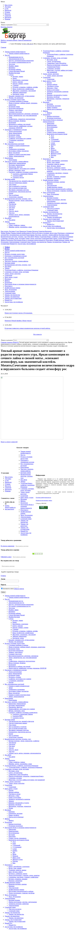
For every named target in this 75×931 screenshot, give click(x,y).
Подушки (50, 129)
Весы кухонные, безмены (17, 121)
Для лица (12, 207)
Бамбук (53, 144)
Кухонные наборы (15, 69)
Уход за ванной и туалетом (17, 186)
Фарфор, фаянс (14, 66)
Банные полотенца (53, 116)
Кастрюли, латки (18, 94)
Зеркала (49, 93)
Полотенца (46, 114)
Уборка (7, 221)
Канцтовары (9, 158)
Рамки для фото (52, 107)
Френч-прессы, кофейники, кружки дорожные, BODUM (20, 127)
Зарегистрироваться (24, 40)
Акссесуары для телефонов (52, 226)
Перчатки (12, 223)
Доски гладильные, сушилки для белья (60, 191)
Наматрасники (52, 125)
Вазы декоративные (15, 133)
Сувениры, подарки (53, 68)
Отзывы (7, 12)
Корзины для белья (53, 97)
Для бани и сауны (53, 86)
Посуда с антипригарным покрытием (21, 60)
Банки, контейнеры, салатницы (57, 160)
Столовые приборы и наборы (18, 101)
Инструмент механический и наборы (59, 189)
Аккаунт (9, 27)
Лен (52, 146)
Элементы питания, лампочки (57, 203)
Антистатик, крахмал (16, 197)
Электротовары (48, 196)
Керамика (12, 67)
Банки (15, 78)
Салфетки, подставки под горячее (20, 138)
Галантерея (46, 77)
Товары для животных (50, 215)
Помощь (7, 19)
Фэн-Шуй (8, 218)
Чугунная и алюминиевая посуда (20, 62)
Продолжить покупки (22, 546)
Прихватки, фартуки (15, 167)
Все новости (37, 334)
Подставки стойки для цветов (19, 151)
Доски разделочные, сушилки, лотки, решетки (24, 875)
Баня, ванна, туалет (49, 81)
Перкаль (53, 150)
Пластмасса (47, 159)
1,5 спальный (55, 141)
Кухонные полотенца (54, 118)
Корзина (3, 27)
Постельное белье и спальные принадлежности (53, 120)
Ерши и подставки (53, 90)
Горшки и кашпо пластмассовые (19, 154)
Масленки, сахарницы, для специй (24, 90)
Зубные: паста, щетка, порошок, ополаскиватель (25, 753)
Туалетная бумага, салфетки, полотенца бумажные (56, 236)
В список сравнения (7, 546)
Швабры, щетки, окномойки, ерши (20, 227)
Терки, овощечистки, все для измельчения (23, 115)
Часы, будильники (49, 192)
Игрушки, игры (52, 59)
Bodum (8, 233)
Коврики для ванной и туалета (57, 95)
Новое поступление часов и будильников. (19, 313)
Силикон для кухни (15, 112)
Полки (49, 100)
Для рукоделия (52, 185)
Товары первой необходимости (15, 52)
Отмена (3, 576)
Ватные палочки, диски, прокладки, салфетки (24, 741)
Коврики (50, 183)
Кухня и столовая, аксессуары (15, 99)
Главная (3, 47)
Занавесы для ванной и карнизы (57, 91)
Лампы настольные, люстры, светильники (23, 902)
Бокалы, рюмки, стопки (20, 83)
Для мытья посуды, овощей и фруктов (21, 181)
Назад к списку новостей (9, 442)
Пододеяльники (52, 127)
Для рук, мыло (13, 211)
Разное (11, 193)
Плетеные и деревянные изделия (16, 129)
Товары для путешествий (51, 219)
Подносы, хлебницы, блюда (56, 167)
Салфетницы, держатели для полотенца (22, 119)
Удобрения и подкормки (17, 149)
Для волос (12, 206)
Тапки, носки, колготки (51, 74)
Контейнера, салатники (20, 80)
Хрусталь (12, 64)
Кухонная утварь (14, 106)
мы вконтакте (9, 509)
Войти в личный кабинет (9, 40)
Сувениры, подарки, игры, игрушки (55, 58)
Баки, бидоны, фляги (54, 166)
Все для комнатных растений (14, 144)
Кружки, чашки (18, 76)
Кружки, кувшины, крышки (56, 176)
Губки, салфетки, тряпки (17, 225)
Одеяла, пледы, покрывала (56, 132)
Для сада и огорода (53, 208)
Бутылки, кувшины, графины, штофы (25, 87)
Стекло (11, 75)
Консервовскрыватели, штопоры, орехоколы (23, 113)
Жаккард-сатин (56, 153)
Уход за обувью (14, 195)
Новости (16, 342)
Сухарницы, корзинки (16, 140)
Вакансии (8, 10)
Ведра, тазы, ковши (53, 162)
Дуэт (52, 136)
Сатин (53, 143)
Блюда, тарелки (18, 82)
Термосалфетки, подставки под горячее (22, 168)
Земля (11, 147)
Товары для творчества (50, 212)
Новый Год (46, 222)
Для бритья (12, 204)
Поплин (53, 155)
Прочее (11, 142)
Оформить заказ (6, 557)
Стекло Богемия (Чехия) (17, 71)
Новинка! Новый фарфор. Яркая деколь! (18, 320)
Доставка (8, 7)
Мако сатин (54, 152)
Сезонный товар (48, 206)
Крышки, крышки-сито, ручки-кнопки (21, 96)
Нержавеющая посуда (16, 57)
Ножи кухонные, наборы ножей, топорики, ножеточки (27, 647)
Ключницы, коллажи (54, 106)
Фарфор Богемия (14, 73)
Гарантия (8, 15)
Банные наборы (52, 84)
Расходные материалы (16, 108)
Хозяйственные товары (50, 180)
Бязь (52, 157)
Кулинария (12, 122)
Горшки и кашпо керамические (19, 145)
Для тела (11, 213)
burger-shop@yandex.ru (10, 506)
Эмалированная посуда (16, 59)
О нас (6, 8)
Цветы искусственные (54, 109)
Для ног (11, 209)
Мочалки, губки (52, 88)
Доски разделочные (15, 131)
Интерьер (46, 102)
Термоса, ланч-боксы (16, 110)
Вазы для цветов (14, 152)
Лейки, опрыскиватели (16, 156)
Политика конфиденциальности (43, 497)
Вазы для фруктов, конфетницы (23, 89)
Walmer (3, 233)
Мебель (45, 111)
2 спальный (54, 139)
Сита (10, 117)
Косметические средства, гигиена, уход (18, 198)
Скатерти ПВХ (18, 175)
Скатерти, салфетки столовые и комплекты (23, 172)
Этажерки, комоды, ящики (56, 164)
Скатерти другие (18, 177)
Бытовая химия (10, 179)
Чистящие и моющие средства (19, 190)
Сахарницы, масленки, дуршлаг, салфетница (23, 877)
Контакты (8, 17)
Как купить (8, 5)
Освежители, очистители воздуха (20, 191)
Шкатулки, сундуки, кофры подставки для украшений (27, 780)
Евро (52, 137)
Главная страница (7, 342)
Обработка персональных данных (44, 500)
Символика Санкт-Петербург (56, 63)
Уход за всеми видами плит (18, 188)
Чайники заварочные (20, 92)
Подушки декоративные (17, 165)
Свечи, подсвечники (54, 61)
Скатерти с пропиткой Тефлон (23, 174)
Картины (50, 104)
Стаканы (15, 85)
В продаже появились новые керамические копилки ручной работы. (27, 328)
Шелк (53, 148)
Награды (8, 14)
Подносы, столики (15, 137)
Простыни (50, 130)
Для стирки (12, 184)
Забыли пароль (19, 588)
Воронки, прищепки (54, 178)
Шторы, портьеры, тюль (17, 170)
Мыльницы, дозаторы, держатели (58, 98)
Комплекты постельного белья (57, 134)
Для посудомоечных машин (18, 183)
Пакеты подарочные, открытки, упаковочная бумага (57, 66)
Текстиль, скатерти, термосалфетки (16, 161)
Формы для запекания (16, 98)
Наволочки (50, 123)
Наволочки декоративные (17, 163)
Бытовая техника (52, 198)
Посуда (7, 55)
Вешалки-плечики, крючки (56, 182)
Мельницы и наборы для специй (19, 124)
